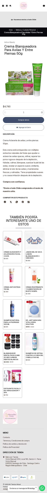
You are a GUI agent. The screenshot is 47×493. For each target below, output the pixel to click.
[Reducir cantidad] (5, 112)
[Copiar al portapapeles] (29, 202)
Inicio (11, 30)
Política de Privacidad (11, 447)
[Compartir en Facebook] (5, 202)
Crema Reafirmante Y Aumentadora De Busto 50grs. (34, 289)
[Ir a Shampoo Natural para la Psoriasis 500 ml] (12, 309)
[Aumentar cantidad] (42, 112)
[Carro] (44, 6)
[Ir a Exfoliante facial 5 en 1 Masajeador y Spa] (12, 377)
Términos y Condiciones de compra (16, 441)
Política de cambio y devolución (15, 444)
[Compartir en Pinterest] (23, 202)
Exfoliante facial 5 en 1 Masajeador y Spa (12, 390)
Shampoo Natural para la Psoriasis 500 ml (11, 322)
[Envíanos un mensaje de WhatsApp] (42, 488)
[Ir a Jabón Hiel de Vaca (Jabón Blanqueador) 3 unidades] (34, 240)
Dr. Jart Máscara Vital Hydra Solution (33, 322)
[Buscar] (10, 6)
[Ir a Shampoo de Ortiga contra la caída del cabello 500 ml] (34, 342)
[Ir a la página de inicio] (23, 6)
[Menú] (3, 6)
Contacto (6, 437)
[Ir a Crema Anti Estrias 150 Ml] (12, 275)
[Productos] (6, 6)
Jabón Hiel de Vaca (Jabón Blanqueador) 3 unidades (34, 255)
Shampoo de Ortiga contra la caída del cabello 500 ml (34, 355)
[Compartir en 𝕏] (11, 202)
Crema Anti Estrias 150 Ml (12, 288)
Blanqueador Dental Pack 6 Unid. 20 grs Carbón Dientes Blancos (12, 356)
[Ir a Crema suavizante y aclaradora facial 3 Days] (12, 240)
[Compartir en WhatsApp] (17, 202)
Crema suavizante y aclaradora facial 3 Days (12, 254)
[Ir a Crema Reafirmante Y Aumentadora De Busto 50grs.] (34, 275)
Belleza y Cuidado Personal (26, 30)
